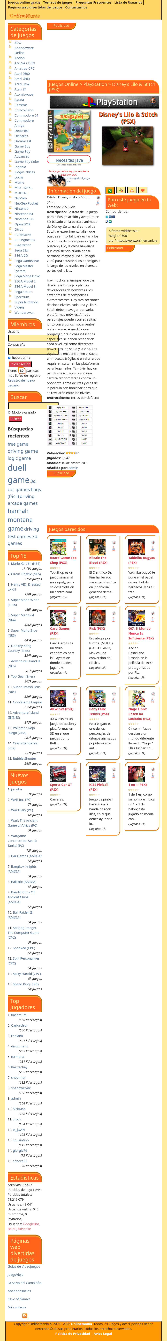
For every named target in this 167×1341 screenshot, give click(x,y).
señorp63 (20, 1161)
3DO (18, 42)
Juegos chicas (25, 172)
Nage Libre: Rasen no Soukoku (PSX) (139, 714)
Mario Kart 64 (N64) (25, 563)
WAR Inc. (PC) (21, 799)
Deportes (22, 130)
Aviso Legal (103, 1333)
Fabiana (17, 1036)
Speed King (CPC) (26, 984)
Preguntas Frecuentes (93, 2)
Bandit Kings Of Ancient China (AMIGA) (21, 897)
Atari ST (20, 89)
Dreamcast (23, 141)
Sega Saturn (24, 291)
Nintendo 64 (24, 214)
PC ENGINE (23, 234)
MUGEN (21, 193)
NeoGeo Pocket (26, 203)
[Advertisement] (103, 53)
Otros (19, 229)
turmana (17, 1056)
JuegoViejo (15, 1274)
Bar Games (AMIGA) (26, 856)
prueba (16, 789)
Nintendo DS (24, 219)
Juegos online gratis (24, 2)
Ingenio (20, 167)
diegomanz (19, 1046)
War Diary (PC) (22, 810)
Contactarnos (76, 7)
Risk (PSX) (97, 628)
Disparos (21, 136)
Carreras (21, 105)
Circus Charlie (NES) (26, 574)
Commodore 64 (26, 115)
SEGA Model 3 (25, 286)
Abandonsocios (19, 1291)
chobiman (18, 1077)
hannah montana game (20, 519)
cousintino (21, 1140)
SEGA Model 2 (25, 281)
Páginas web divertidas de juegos (35, 7)
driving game (23, 451)
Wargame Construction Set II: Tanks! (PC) (22, 841)
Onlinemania (81, 1324)
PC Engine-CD (25, 240)
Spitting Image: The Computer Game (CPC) (23, 933)
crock (17, 1119)
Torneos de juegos (58, 2)
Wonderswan (25, 312)
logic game (19, 458)
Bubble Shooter (24, 758)
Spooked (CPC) (24, 948)
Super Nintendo (26, 302)
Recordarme (20, 357)
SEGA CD (21, 255)
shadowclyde (21, 1088)
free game (18, 444)
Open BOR (22, 224)
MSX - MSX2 (23, 187)
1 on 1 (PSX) (137, 784)
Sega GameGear (27, 261)
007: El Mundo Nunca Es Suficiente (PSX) (141, 633)
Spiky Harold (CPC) (27, 973)
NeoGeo (21, 198)
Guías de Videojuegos (24, 1266)
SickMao (19, 1109)
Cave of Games (19, 1299)
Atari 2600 (22, 73)
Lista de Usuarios (128, 2)
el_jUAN (19, 1129)
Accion (20, 58)
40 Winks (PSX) (61, 709)
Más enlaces (17, 1307)
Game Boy (22, 146)
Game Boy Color (27, 161)
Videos (20, 307)
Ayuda (19, 99)
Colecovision (24, 110)
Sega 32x (21, 250)
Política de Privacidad (72, 1333)
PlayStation (23, 245)
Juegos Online (63, 84)
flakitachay (19, 1067)
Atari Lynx (22, 84)
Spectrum (22, 297)
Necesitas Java (69, 160)
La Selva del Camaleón (24, 1283)
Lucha (19, 177)
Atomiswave (24, 94)
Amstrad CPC (25, 68)
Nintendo (22, 208)
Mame (19, 182)
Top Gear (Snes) (23, 676)
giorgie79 (20, 1150)
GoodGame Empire (27, 702)
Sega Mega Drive (27, 276)
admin (16, 1098)
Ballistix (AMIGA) (23, 882)
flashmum (19, 1015)
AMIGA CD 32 (25, 63)
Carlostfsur (19, 1025)
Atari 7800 (22, 79)
